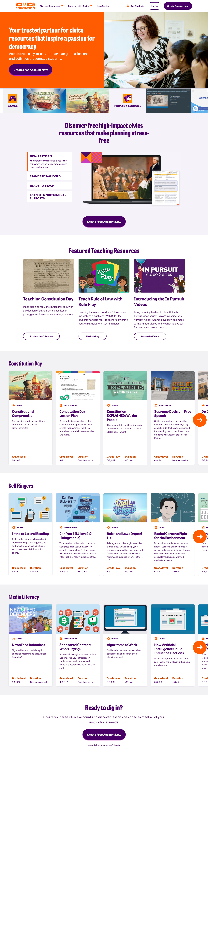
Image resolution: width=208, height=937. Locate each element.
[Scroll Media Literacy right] (200, 647)
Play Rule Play (92, 336)
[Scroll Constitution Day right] (200, 420)
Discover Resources (50, 5)
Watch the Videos (150, 336)
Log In (154, 5)
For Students (137, 5)
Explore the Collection (41, 336)
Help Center (103, 5)
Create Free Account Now (31, 70)
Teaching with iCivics (78, 5)
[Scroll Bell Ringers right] (200, 537)
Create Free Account (178, 5)
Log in (117, 744)
